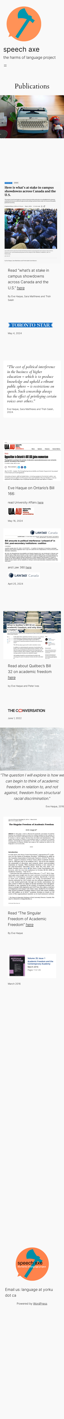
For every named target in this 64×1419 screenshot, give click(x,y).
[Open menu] (5, 66)
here (21, 288)
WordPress (40, 1303)
